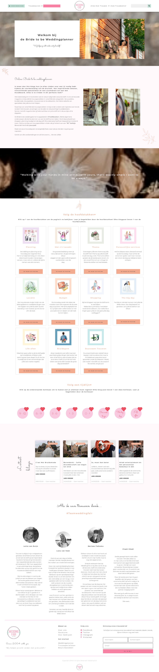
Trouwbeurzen (35, 6)
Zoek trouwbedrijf (118, 6)
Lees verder (40, 474)
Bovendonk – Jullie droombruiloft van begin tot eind (75, 464)
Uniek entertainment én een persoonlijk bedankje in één (130, 464)
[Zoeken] (149, 6)
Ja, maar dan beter (100, 462)
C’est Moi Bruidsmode (46, 462)
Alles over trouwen (99, 6)
